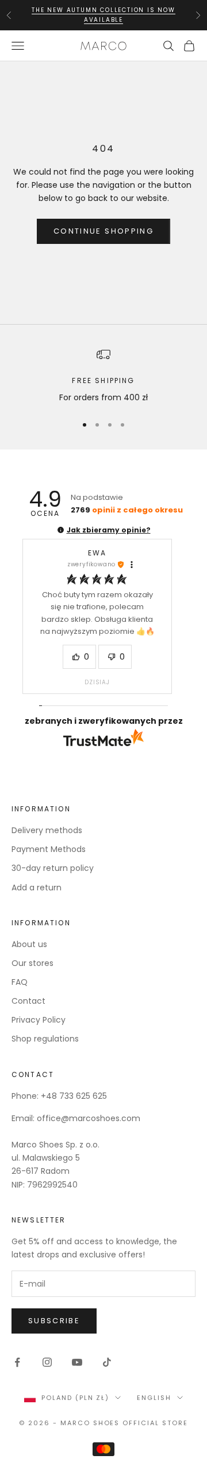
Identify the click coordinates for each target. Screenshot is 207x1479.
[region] (103, 376)
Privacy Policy (39, 1020)
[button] (60, 530)
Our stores (32, 963)
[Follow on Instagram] (47, 1362)
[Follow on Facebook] (17, 1362)
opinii (127, 509)
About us (29, 944)
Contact (28, 1001)
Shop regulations (45, 1038)
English (154, 1397)
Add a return (37, 887)
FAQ (20, 982)
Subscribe (54, 1320)
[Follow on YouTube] (77, 1362)
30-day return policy (53, 868)
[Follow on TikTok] (107, 1362)
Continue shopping (103, 231)
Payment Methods (49, 849)
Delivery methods (47, 830)
